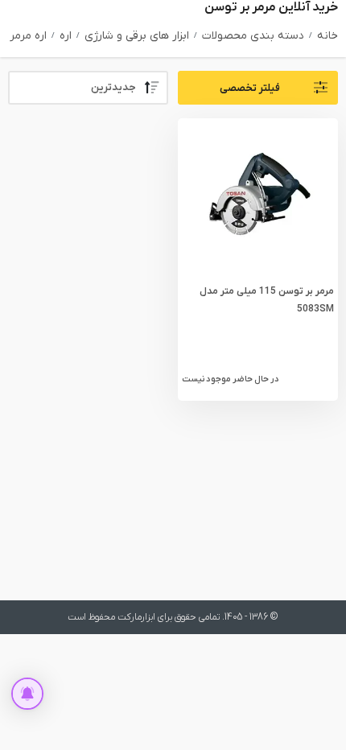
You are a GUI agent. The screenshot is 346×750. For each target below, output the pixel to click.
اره (66, 35)
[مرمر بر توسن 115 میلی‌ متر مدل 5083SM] (257, 198)
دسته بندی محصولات (253, 35)
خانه (327, 35)
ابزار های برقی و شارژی (136, 35)
